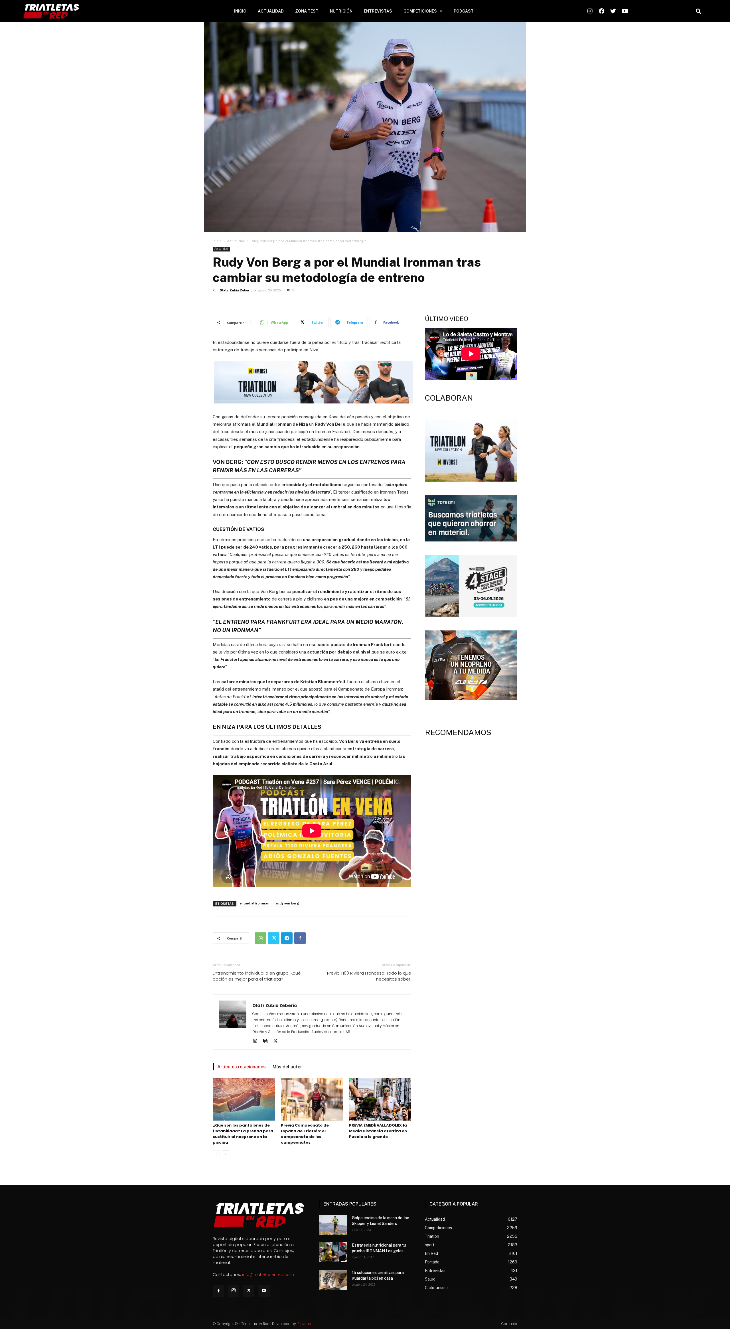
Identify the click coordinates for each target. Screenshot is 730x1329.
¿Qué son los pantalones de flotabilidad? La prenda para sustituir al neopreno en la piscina (243, 1134)
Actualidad (236, 241)
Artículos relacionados (241, 1067)
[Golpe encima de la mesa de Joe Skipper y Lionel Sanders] (333, 1225)
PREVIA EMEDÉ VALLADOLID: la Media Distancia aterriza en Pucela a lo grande (378, 1131)
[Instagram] (257, 1041)
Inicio (217, 241)
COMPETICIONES (420, 11)
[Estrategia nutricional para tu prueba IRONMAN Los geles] (333, 1252)
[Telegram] (287, 938)
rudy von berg (287, 903)
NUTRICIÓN (341, 11)
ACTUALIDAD (271, 11)
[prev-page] (216, 1153)
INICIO (240, 11)
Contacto (509, 1323)
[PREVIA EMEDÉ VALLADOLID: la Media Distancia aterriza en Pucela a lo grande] (380, 1099)
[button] (698, 11)
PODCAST (464, 11)
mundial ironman (254, 903)
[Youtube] (263, 1290)
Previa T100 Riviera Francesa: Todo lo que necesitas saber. (369, 976)
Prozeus (304, 1323)
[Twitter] (273, 938)
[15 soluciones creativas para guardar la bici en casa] (333, 1280)
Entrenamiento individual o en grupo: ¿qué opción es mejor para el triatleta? (257, 976)
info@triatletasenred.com (268, 1274)
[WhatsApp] (260, 938)
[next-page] (225, 1153)
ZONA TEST (307, 11)
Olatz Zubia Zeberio (236, 290)
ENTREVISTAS (378, 11)
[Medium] (267, 1041)
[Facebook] (300, 938)
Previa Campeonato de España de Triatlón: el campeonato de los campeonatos (305, 1134)
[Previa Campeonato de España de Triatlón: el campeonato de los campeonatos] (312, 1099)
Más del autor (287, 1067)
